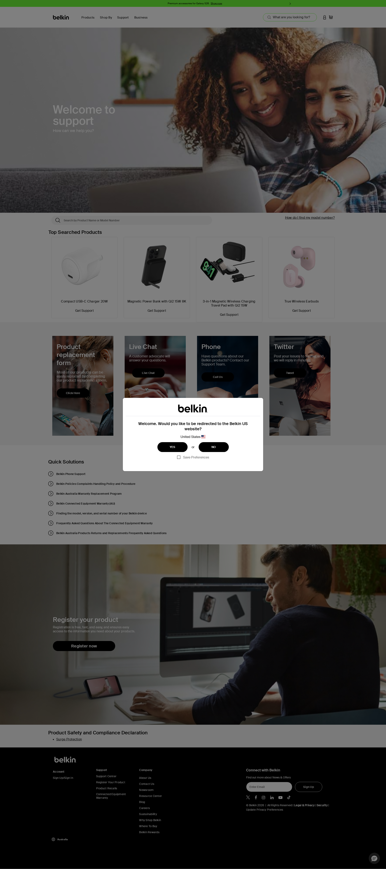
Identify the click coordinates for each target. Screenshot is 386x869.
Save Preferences (196, 457)
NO (213, 447)
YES (172, 447)
